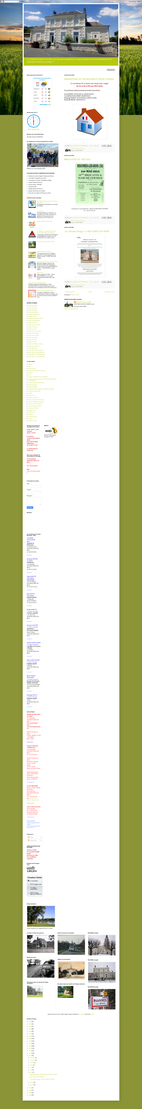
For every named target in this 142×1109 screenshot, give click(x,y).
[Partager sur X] (107, 146)
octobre (32, 1062)
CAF (29, 375)
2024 (30, 1026)
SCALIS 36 (31, 412)
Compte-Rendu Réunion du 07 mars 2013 (47, 261)
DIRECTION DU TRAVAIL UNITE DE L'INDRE (41, 389)
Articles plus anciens (109, 291)
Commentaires (33, 840)
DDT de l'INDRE (32, 387)
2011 (30, 1088)
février (32, 1082)
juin (31, 1067)
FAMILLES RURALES (34, 391)
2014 (30, 1050)
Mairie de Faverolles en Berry (35, 318)
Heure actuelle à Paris (33, 129)
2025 (30, 1024)
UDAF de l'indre (32, 416)
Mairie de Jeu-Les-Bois (34, 325)
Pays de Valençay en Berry (35, 406)
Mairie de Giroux (32, 322)
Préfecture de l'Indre (33, 408)
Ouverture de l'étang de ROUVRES (45, 241)
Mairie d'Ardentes (32, 305)
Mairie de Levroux (33, 327)
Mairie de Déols (32, 316)
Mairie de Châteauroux (34, 314)
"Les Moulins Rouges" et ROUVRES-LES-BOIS (86, 231)
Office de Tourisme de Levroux (36, 399)
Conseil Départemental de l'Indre (36, 382)
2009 (30, 1092)
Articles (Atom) (75, 294)
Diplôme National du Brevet (44, 251)
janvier (32, 1085)
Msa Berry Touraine (33, 397)
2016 (30, 1046)
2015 (30, 1048)
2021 (30, 1034)
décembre (32, 1057)
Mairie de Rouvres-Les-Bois (83, 302)
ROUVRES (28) (32, 348)
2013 (30, 1053)
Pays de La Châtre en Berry (35, 404)
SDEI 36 (30, 414)
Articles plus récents (70, 291)
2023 (30, 1029)
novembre (32, 1060)
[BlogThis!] (105, 146)
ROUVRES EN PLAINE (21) (35, 350)
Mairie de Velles (32, 342)
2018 (30, 1041)
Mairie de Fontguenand (34, 320)
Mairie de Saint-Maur (33, 333)
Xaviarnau (81, 1014)
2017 (30, 1043)
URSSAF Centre (32, 420)
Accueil (89, 291)
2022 (30, 1031)
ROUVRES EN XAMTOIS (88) (36, 354)
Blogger (92, 1014)
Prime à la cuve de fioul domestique (37, 283)
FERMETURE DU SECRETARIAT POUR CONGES (89, 78)
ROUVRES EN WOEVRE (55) (36, 352)
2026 (30, 1021)
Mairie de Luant (32, 329)
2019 (30, 1038)
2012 (30, 1055)
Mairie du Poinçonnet (33, 346)
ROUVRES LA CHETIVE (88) (36, 356)
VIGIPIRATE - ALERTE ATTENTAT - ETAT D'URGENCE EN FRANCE (46, 232)
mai (31, 1070)
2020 (30, 1036)
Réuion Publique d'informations (44, 221)
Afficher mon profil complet (71, 308)
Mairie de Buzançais (33, 312)
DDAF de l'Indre (32, 385)
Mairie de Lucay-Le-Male (34, 331)
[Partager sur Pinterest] (111, 146)
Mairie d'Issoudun (32, 310)
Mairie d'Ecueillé (32, 308)
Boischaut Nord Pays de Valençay (36, 370)
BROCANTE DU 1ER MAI (77, 159)
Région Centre (31, 410)
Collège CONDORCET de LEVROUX (38, 377)
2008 (30, 1095)
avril (31, 1072)
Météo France (31, 395)
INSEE (30, 393)
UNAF (30, 418)
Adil (29, 366)
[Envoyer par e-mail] (103, 146)
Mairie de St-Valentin (33, 335)
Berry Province (32, 368)
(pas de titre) (40, 211)
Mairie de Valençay (33, 337)
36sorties (30, 364)
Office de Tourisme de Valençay (36, 401)
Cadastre (30, 372)
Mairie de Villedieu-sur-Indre (35, 344)
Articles (31, 837)
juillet (31, 1065)
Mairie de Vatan (32, 339)
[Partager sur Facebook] (109, 146)
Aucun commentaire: (94, 145)
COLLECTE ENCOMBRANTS (45, 290)
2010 (30, 1090)
